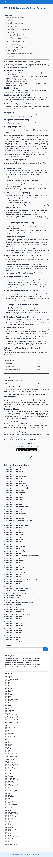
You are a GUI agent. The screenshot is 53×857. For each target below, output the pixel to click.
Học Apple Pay (9, 690)
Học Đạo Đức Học (9, 710)
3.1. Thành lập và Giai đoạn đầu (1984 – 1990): (16, 43)
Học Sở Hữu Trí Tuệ (10, 801)
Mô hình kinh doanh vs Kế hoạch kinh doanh (17, 586)
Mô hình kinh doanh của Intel (13, 562)
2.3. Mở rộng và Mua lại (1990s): (13, 35)
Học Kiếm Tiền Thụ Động (11, 753)
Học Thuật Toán (9, 815)
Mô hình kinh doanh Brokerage (14, 600)
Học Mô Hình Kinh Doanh (15, 11)
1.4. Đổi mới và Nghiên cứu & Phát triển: (14, 23)
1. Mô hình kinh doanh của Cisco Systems (14, 17)
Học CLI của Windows (10, 704)
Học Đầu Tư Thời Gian (12, 714)
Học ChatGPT (8, 696)
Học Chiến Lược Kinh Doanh (12, 699)
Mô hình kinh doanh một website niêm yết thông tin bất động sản (23, 579)
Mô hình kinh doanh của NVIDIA (14, 511)
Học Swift (7, 806)
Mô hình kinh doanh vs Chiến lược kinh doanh (17, 588)
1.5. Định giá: (9, 25)
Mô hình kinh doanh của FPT (13, 620)
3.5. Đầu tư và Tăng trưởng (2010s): (14, 49)
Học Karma (8, 745)
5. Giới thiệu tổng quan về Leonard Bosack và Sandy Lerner (18, 53)
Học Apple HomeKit (10, 688)
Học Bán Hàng (8, 693)
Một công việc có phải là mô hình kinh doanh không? (20, 592)
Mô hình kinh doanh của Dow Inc (14, 497)
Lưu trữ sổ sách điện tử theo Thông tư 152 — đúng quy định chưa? (21, 666)
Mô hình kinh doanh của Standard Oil (16, 490)
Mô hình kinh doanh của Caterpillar (15, 501)
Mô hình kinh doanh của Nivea (14, 530)
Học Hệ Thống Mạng (10, 730)
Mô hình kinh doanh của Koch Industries (16, 476)
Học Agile (7, 682)
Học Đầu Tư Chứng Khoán (11, 719)
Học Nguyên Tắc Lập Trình (11, 784)
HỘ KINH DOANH (9, 676)
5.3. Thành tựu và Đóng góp (12, 58)
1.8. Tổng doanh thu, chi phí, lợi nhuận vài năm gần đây (18, 29)
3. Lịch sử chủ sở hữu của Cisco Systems (14, 41)
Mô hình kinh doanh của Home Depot (15, 492)
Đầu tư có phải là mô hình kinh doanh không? (17, 590)
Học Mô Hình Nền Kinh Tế (11, 779)
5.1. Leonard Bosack (10, 55)
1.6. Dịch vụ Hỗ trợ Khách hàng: (13, 26)
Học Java (7, 742)
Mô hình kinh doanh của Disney (14, 565)
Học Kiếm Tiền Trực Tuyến (11, 755)
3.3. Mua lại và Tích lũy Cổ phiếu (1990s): (15, 46)
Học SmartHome (11, 741)
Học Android (8, 687)
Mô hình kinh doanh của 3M (13, 508)
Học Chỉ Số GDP (11, 762)
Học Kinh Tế (8, 761)
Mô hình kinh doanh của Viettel (14, 616)
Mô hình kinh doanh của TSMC (14, 509)
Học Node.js (8, 787)
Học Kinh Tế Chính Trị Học (11, 764)
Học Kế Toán (8, 747)
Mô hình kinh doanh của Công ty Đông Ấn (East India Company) (23, 555)
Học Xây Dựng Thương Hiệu (12, 836)
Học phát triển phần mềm (11, 792)
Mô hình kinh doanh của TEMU (14, 481)
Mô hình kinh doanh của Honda (14, 576)
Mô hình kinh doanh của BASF (13, 523)
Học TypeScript (9, 823)
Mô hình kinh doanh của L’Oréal (14, 541)
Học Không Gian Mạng (10, 750)
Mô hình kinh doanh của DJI (13, 621)
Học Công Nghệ (9, 707)
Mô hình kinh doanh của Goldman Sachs (16, 495)
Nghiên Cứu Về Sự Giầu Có (11, 844)
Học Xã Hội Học (9, 835)
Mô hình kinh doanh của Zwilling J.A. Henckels (18, 525)
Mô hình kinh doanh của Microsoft (15, 634)
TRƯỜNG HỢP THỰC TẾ (13, 679)
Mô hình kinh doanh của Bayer (14, 527)
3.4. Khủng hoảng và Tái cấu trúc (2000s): (15, 47)
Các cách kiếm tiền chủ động (13, 595)
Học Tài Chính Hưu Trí (10, 809)
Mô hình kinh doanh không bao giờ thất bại (17, 551)
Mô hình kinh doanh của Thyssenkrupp (16, 518)
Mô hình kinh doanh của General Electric (16, 485)
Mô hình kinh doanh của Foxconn (14, 639)
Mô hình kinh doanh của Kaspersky (15, 544)
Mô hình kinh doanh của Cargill (14, 478)
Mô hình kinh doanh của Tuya (13, 548)
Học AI (7, 684)
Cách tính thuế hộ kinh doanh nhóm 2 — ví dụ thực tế (18, 662)
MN (5, 2)
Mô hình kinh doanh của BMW (13, 536)
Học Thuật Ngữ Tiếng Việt (11, 813)
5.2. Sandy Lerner (10, 56)
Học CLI (7, 702)
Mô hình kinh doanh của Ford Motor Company (18, 487)
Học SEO (7, 798)
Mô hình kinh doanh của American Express (17, 506)
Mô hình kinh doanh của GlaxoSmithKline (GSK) (18, 515)
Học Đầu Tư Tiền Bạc (12, 716)
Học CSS (7, 708)
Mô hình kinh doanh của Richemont (15, 543)
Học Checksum (9, 697)
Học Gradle (8, 728)
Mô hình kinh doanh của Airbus (14, 522)
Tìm (45, 649)
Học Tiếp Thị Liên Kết (12, 756)
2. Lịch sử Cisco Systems (11, 31)
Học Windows (8, 830)
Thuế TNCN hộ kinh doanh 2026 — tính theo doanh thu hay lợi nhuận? (22, 658)
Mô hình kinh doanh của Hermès (14, 539)
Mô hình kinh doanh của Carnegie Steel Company (19, 488)
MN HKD (7, 843)
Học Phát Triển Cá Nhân (11, 790)
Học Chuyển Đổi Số (10, 701)
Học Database (9, 711)
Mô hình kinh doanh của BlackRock (15, 558)
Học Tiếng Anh (9, 818)
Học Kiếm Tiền (9, 752)
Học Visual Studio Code (11, 829)
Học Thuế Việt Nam (12, 748)
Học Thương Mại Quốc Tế (11, 816)
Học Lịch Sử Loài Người (11, 769)
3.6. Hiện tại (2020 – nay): (12, 50)
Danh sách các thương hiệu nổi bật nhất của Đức (19, 520)
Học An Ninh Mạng (9, 685)
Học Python (8, 793)
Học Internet (8, 735)
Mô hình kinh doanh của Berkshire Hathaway (17, 557)
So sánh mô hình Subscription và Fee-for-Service (19, 606)
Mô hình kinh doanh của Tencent (14, 627)
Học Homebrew (9, 731)
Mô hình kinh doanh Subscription (14, 607)
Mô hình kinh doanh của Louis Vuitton (16, 564)
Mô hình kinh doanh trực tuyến (14, 581)
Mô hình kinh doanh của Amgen (14, 504)
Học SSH (7, 802)
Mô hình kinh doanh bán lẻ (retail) (15, 550)
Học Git (7, 724)
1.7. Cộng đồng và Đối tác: (12, 28)
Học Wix (7, 832)
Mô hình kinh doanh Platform (13, 613)
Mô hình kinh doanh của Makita (14, 574)
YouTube (30, 460)
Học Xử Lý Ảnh (9, 838)
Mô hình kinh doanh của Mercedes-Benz (16, 534)
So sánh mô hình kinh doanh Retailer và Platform (19, 614)
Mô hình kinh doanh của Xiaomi (14, 630)
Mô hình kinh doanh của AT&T (14, 467)
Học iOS (7, 738)
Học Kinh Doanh (9, 758)
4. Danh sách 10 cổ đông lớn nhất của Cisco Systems (17, 52)
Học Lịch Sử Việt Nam (10, 770)
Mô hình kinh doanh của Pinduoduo (15, 480)
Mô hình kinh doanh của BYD (13, 628)
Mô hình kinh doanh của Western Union (16, 483)
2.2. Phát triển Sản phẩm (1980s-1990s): (15, 34)
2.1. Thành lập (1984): (10, 32)
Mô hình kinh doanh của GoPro (14, 623)
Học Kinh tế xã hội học (10, 767)
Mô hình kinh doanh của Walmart (14, 578)
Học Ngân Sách (9, 781)
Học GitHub (8, 725)
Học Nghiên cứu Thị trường (11, 782)
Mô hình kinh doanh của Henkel (14, 516)
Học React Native (9, 796)
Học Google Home (10, 727)
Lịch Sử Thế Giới (9, 841)
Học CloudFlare (9, 705)
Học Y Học (8, 840)
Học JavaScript (9, 744)
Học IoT (7, 739)
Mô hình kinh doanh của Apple (14, 641)
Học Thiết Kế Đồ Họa (10, 812)
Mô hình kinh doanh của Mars (13, 474)
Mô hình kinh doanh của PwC (13, 473)
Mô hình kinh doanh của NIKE (13, 553)
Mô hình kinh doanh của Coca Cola (15, 567)
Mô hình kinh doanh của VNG (13, 618)
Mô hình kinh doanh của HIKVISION (15, 637)
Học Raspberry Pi (9, 795)
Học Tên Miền (8, 810)
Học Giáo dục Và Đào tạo (11, 722)
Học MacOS (8, 773)
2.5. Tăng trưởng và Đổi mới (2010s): (14, 38)
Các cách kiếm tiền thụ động (13, 597)
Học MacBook (8, 772)
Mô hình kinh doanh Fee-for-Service (15, 609)
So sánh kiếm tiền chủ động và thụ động (16, 593)
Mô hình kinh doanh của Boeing (14, 502)
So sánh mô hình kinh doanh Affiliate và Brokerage (19, 602)
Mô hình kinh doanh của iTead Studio (15, 546)
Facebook (23, 460)
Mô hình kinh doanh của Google (14, 635)
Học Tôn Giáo (8, 819)
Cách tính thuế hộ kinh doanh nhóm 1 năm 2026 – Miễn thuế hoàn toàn (23, 664)
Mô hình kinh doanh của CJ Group (15, 537)
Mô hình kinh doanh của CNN (13, 469)
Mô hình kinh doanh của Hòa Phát (15, 471)
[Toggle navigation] (47, 2)
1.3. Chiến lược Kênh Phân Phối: (12, 22)
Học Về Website (9, 827)
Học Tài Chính (8, 807)
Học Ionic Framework (10, 736)
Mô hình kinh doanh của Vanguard (15, 560)
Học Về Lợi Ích (9, 826)
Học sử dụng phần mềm (11, 804)
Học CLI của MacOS (12, 775)
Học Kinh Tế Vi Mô (9, 765)
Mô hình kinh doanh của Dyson (14, 569)
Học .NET (7, 680)
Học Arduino (8, 691)
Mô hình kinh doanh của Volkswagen (15, 532)
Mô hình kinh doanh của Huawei (14, 632)
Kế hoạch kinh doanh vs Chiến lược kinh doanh (18, 585)
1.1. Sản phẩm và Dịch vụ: (11, 19)
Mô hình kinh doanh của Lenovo (14, 625)
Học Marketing (9, 776)
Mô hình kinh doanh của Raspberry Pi (15, 572)
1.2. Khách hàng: (9, 20)
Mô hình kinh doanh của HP (13, 583)
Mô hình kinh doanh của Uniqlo (14, 571)
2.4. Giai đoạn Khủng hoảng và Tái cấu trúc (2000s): (17, 37)
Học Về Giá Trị (9, 824)
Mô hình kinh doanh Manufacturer (15, 611)
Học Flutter (8, 721)
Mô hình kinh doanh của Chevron (14, 499)
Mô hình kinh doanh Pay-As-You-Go (15, 599)
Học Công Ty (10, 759)
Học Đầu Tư (8, 713)
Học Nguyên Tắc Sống (10, 786)
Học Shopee (8, 799)
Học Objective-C (9, 789)
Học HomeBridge (9, 733)
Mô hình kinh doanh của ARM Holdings (16, 513)
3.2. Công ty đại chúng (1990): (12, 44)
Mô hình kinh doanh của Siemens (14, 529)
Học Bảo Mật (8, 694)
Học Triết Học (8, 821)
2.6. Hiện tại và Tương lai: (11, 40)
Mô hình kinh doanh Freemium (13, 604)
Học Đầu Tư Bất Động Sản (11, 718)
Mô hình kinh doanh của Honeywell (15, 494)
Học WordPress (9, 833)
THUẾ (8, 677)
